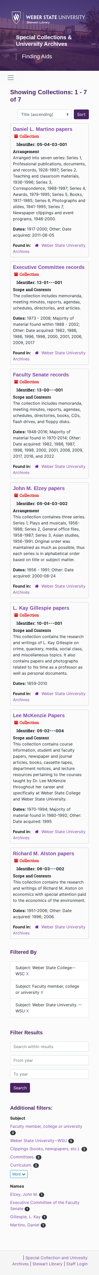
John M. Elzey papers (39, 488)
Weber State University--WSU (39, 1140)
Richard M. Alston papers (43, 853)
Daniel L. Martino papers (42, 129)
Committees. (23, 1156)
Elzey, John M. (24, 1194)
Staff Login (77, 1263)
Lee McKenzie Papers (39, 715)
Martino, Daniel (25, 1224)
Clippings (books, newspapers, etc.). (45, 1148)
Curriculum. (21, 1165)
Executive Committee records (49, 267)
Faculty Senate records (41, 374)
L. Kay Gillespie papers (41, 608)
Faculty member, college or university (46, 1126)
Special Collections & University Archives (44, 40)
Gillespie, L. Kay (26, 1216)
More (17, 1174)
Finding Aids (37, 56)
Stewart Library (47, 1263)
